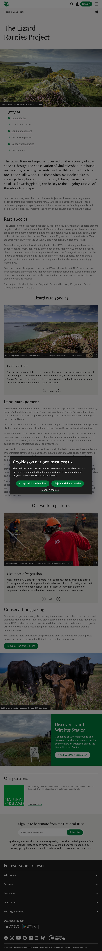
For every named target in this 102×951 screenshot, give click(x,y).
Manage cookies (50, 490)
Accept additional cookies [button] (32, 483)
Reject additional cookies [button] (67, 483)
